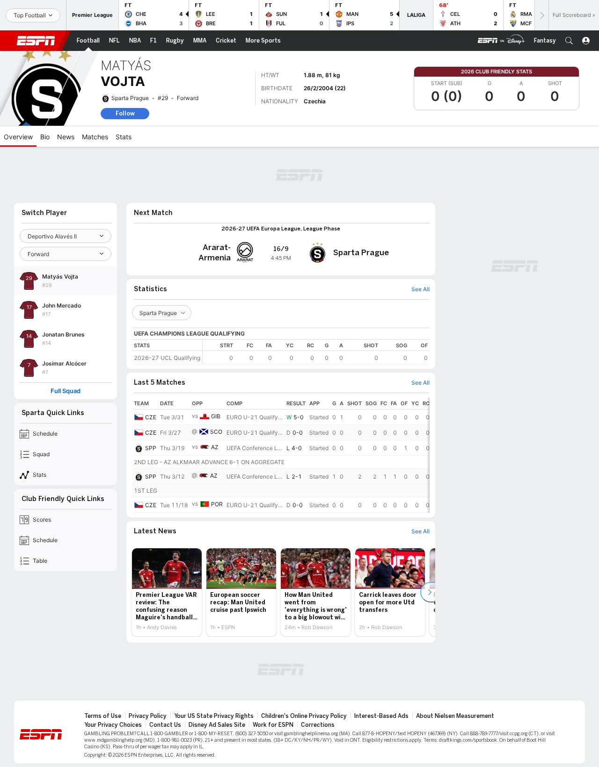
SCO (216, 431)
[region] (316, 351)
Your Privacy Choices (113, 725)
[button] (569, 40)
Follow (125, 113)
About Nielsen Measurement (455, 716)
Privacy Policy (148, 716)
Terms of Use (102, 716)
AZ (215, 447)
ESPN (36, 40)
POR (217, 504)
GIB (215, 416)
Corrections (318, 725)
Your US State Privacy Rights (214, 716)
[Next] (541, 15)
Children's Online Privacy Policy (304, 716)
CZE (150, 417)
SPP (150, 448)
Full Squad (65, 390)
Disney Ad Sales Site (217, 725)
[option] (167, 592)
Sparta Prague (130, 97)
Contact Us (165, 725)
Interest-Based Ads (381, 716)
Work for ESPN (273, 725)
